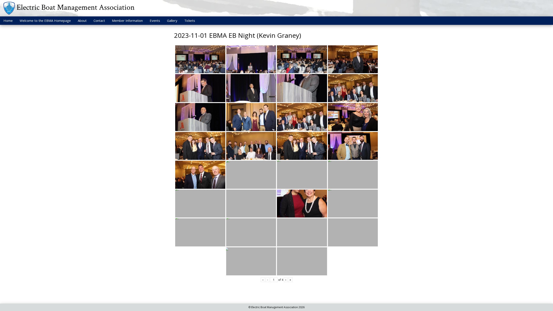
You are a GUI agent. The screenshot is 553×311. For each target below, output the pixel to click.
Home (8, 20)
